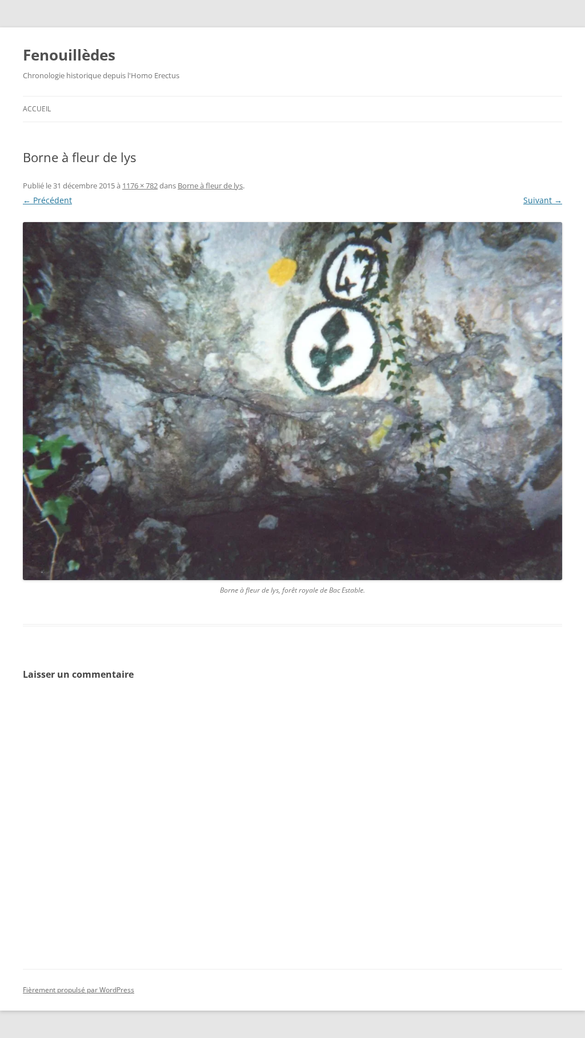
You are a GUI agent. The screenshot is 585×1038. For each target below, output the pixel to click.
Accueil (37, 109)
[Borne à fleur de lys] (292, 401)
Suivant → (542, 200)
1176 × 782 (140, 185)
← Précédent (47, 200)
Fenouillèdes (69, 55)
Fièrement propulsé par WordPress (78, 990)
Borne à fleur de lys (210, 185)
